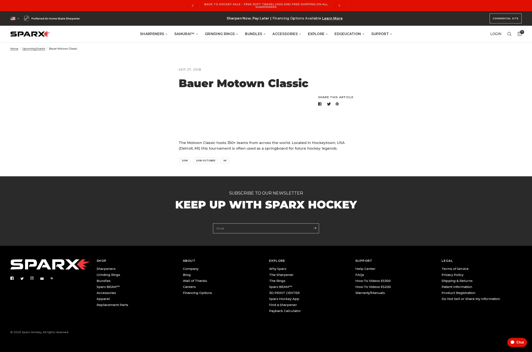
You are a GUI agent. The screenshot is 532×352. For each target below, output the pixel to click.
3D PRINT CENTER (284, 293)
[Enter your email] (315, 228)
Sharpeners (106, 269)
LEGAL (447, 260)
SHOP (102, 260)
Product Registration (458, 293)
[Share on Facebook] (320, 103)
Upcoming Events (33, 48)
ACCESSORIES (285, 34)
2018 (185, 160)
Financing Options (197, 293)
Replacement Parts (112, 305)
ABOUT (189, 260)
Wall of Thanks (195, 281)
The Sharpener (281, 275)
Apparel (103, 299)
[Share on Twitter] (329, 103)
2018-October (205, 160)
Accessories (106, 293)
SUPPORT (380, 34)
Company (190, 269)
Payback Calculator (285, 311)
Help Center (365, 269)
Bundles (104, 281)
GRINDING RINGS (220, 34)
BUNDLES (253, 34)
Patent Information (457, 287)
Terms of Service (455, 269)
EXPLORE (316, 34)
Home (14, 48)
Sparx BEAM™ (108, 287)
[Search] (509, 34)
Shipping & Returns (457, 281)
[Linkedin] (54, 278)
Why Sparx (277, 269)
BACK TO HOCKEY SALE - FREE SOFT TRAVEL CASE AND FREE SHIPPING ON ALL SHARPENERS (266, 5)
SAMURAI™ (184, 34)
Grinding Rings (108, 275)
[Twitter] (25, 278)
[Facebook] (15, 278)
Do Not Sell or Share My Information (471, 299)
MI (225, 160)
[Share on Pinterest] (338, 103)
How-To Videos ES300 (373, 281)
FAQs (359, 275)
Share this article (335, 97)
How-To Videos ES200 (373, 287)
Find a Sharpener (283, 305)
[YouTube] (44, 278)
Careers (189, 287)
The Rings (277, 281)
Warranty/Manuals (370, 293)
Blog (187, 275)
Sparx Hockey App (284, 299)
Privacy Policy (452, 275)
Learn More (332, 18)
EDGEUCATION (348, 34)
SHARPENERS (152, 34)
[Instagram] (34, 278)
